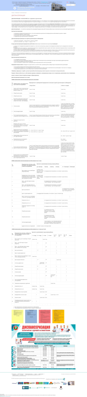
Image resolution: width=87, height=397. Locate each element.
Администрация (22, 2)
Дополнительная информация (4, 396)
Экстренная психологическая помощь (41, 3)
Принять (1, 395)
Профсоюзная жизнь (31, 2)
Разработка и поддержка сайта (54, 379)
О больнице (15, 2)
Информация (44, 2)
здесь (9, 396)
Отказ (3, 395)
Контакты (59, 2)
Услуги (38, 2)
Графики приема (52, 2)
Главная (13, 12)
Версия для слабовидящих (72, 2)
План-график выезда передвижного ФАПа (22, 3)
